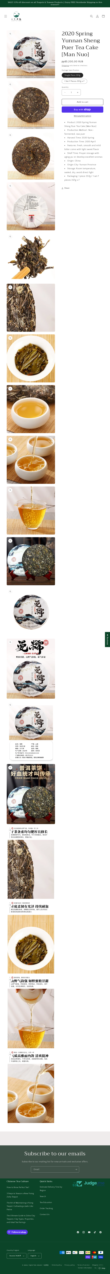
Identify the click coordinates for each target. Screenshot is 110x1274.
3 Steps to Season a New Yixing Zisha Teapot (20, 1195)
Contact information (85, 1268)
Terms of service (84, 1265)
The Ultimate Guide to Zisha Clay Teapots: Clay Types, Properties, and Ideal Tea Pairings (21, 1219)
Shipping (65, 65)
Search (43, 1196)
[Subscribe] (76, 1169)
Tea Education (46, 1202)
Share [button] (66, 188)
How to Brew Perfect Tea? (18, 1187)
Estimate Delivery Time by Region (51, 1188)
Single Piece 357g (72, 75)
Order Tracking (46, 1208)
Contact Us (45, 1214)
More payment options (82, 116)
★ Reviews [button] (107, 639)
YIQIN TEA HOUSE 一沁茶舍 (39, 1265)
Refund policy (57, 1265)
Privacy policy (70, 1265)
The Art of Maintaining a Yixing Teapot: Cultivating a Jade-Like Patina (20, 1206)
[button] (6, 16)
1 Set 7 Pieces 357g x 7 (74, 81)
